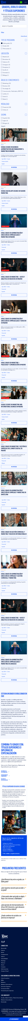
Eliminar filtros (24, 36)
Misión (2, 952)
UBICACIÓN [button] (5, 53)
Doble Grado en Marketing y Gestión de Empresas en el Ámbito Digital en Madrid (14, 448)
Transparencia (4, 954)
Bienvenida (3, 948)
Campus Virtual (4, 971)
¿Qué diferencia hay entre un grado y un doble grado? (12, 880)
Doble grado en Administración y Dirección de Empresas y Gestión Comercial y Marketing (12, 576)
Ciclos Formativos (5, 978)
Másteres (3, 982)
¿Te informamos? (14, 1019)
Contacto (3, 967)
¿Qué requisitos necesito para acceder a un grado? (12, 889)
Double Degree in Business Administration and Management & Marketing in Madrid (12, 149)
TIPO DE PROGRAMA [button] (8, 40)
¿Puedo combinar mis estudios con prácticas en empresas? (11, 916)
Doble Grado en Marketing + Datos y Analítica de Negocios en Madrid (13, 278)
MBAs (2, 980)
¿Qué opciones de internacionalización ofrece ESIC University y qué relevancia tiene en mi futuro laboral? (12, 907)
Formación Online (5, 988)
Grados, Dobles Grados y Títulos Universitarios (12, 997)
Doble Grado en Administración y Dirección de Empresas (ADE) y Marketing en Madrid (12, 235)
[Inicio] (3, 2)
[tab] (14, 881)
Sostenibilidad (4, 958)
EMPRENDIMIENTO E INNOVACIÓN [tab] (4, 775)
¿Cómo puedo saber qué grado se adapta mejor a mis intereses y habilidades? (12, 897)
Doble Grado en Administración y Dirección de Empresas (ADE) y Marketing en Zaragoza (12, 661)
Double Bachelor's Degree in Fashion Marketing (13, 192)
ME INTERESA (14, 167)
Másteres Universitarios (6, 984)
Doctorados (3, 1002)
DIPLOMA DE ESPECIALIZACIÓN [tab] (4, 779)
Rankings (3, 960)
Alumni (2, 964)
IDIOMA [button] (3, 115)
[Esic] (7, 935)
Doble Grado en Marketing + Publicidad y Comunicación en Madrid (13, 364)
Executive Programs (6, 986)
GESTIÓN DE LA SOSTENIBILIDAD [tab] (4, 771)
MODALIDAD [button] (5, 104)
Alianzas (3, 962)
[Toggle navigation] (25, 2)
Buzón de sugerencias (13, 1013)
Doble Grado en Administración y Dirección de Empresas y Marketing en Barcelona (13, 492)
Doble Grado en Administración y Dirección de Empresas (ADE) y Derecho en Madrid (13, 321)
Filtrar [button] (2, 32)
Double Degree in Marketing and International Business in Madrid (12, 405)
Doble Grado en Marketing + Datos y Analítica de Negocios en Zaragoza (13, 619)
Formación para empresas (7, 990)
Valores (3, 956)
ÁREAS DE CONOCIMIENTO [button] (10, 80)
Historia (3, 950)
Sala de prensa (4, 969)
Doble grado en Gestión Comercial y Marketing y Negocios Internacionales (14, 533)
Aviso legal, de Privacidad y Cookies (17, 1011)
